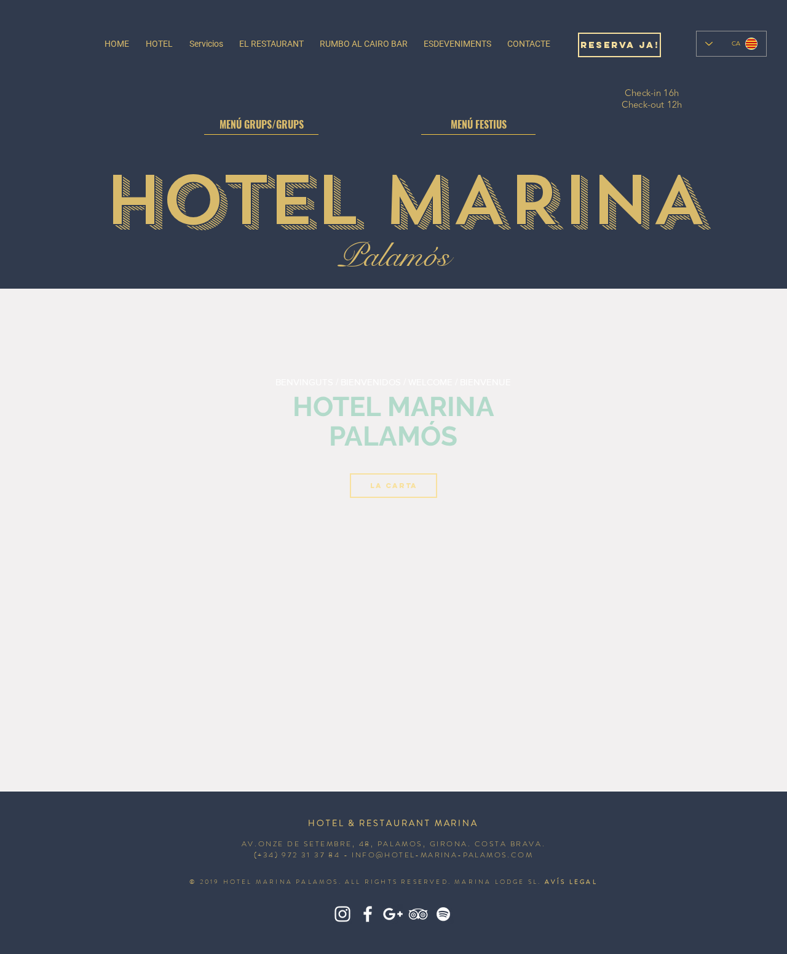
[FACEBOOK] (367, 914)
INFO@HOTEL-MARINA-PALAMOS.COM (442, 854)
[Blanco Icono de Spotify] (443, 914)
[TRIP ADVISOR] (418, 914)
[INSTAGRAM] (342, 914)
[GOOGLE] (392, 914)
